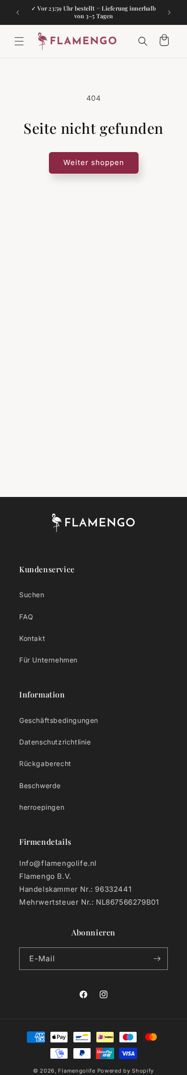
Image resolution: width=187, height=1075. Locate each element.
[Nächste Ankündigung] (169, 12)
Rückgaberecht (45, 763)
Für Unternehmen (48, 660)
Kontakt (32, 638)
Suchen (32, 595)
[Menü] (19, 41)
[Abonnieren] (156, 958)
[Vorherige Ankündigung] (17, 12)
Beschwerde (40, 785)
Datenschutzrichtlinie (55, 742)
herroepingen (41, 807)
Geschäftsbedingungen (58, 720)
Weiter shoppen (93, 162)
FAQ (26, 617)
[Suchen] (142, 41)
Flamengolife (76, 1070)
